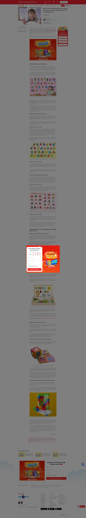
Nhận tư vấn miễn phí (34, 269)
